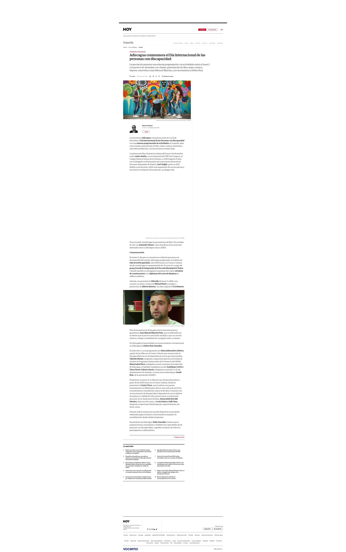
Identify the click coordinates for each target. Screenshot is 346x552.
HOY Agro (126, 541)
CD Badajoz (205, 541)
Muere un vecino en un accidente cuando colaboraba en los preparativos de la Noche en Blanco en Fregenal (138, 451)
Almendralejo (212, 43)
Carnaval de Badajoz (196, 541)
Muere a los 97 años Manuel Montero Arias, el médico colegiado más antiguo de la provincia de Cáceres (170, 472)
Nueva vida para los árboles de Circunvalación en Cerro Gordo (166, 477)
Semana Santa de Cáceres (143, 541)
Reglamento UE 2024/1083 (158, 535)
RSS (171, 543)
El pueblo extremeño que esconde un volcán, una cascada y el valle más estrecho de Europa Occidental (138, 458)
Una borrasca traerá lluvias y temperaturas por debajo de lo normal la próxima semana (139, 477)
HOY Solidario (167, 541)
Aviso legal (140, 535)
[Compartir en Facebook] (153, 76)
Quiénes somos (133, 535)
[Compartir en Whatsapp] (150, 76)
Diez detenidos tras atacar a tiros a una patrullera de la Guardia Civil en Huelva (168, 450)
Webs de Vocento (218, 549)
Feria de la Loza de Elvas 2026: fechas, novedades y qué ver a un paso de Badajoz (170, 457)
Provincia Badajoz (133, 47)
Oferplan (157, 543)
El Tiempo (185, 543)
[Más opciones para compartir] (159, 76)
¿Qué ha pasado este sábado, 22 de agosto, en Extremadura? (139, 36)
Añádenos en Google (168, 76)
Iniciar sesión (213, 29)
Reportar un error (179, 437)
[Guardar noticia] (132, 76)
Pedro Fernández (147, 126)
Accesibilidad (148, 535)
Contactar (125, 535)
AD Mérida (212, 541)
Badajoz (186, 43)
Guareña (128, 42)
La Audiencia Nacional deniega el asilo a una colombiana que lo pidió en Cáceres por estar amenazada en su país (170, 464)
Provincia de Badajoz (178, 43)
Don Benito (197, 43)
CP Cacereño (219, 541)
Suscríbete (202, 29)
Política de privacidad (182, 535)
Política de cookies (218, 535)
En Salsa (174, 541)
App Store (208, 529)
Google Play (218, 529)
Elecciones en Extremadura (184, 541)
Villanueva (204, 43)
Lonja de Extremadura (195, 543)
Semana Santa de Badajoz (157, 541)
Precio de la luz (149, 543)
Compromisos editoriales (207, 535)
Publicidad (190, 535)
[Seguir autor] (146, 132)
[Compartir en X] (156, 76)
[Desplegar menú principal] (221, 30)
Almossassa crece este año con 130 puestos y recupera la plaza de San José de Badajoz (138, 471)
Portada (125, 47)
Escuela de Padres (164, 543)
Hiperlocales (220, 43)
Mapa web (197, 535)
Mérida (191, 43)
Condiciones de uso (170, 535)
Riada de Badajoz (178, 543)
